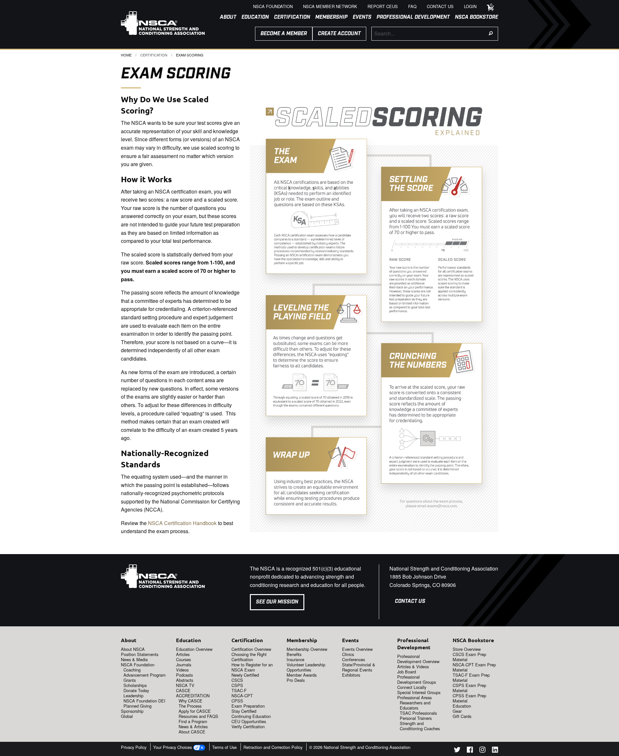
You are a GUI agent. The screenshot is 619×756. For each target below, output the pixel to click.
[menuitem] (225, 17)
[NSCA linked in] (495, 750)
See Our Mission (277, 602)
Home (126, 54)
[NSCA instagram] (482, 750)
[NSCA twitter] (457, 750)
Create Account (339, 33)
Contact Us (410, 601)
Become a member (283, 33)
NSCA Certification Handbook (182, 523)
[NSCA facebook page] (470, 750)
